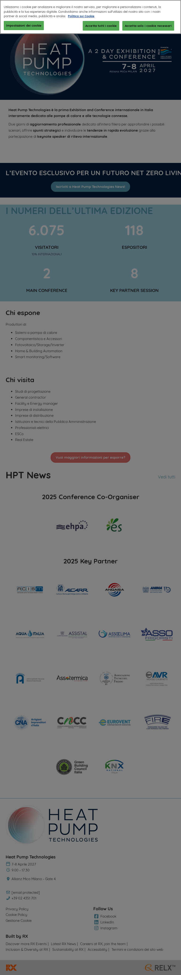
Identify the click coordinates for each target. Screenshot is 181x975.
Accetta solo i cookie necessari (148, 26)
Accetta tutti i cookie (101, 26)
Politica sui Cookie (81, 16)
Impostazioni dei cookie (23, 25)
